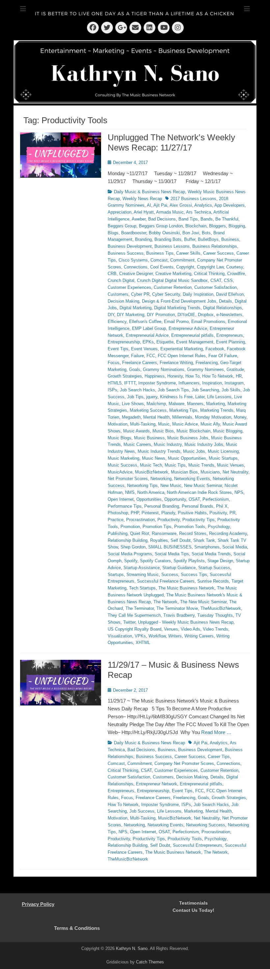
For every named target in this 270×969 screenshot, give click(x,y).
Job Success (141, 811)
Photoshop (118, 512)
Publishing (117, 533)
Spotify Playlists (189, 560)
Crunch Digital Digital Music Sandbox (172, 280)
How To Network (217, 376)
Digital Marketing (135, 307)
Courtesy (234, 267)
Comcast (159, 260)
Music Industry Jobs (203, 444)
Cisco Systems (133, 260)
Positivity (218, 512)
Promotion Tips (157, 526)
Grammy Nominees (205, 369)
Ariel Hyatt (144, 212)
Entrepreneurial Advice (147, 335)
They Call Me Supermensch (134, 615)
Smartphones (207, 546)
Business (230, 239)
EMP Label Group (149, 328)
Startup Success (214, 567)
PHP (135, 512)
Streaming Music (142, 574)
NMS (130, 492)
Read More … (216, 732)
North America (150, 492)
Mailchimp (156, 403)
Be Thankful (226, 219)
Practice (115, 519)
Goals (134, 369)
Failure (137, 355)
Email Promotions (208, 321)
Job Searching (205, 389)
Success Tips (194, 574)
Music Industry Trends (159, 451)
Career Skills (188, 253)
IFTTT (130, 383)
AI (149, 205)
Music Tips (175, 465)
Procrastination (140, 519)
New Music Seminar (203, 485)
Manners (195, 403)
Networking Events (192, 478)
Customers (118, 294)
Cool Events (162, 267)
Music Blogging (227, 430)
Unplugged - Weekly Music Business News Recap (185, 622)
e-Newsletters (229, 314)
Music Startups (223, 458)
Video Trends (215, 629)
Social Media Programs (130, 553)
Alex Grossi (181, 205)
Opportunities (149, 499)
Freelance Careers (139, 362)
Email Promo (176, 321)
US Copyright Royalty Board (134, 629)
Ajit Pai (160, 205)
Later (199, 396)
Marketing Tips (183, 410)
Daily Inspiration (198, 294)
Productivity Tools (185, 838)
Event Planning (230, 341)
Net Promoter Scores (128, 478)
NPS (238, 492)
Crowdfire (236, 273)
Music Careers (137, 444)
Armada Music (170, 212)
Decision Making (123, 301)
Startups (116, 574)
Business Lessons (172, 246)
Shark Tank (204, 540)
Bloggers (217, 225)
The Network (165, 601)
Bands (207, 219)
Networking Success (205, 824)
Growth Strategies (125, 376)
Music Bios (163, 430)
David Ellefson (230, 294)
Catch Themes (150, 961)
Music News (153, 458)
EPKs (148, 341)
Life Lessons (219, 396)
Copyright (185, 267)
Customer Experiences (129, 287)
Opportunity (175, 499)
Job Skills (231, 389)
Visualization (120, 636)
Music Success (122, 465)
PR (232, 512)
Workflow (157, 636)
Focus (114, 362)
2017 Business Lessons (193, 198)
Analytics (203, 205)
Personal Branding (161, 506)
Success (169, 574)
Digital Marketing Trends (177, 307)
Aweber (139, 219)
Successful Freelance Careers (166, 581)
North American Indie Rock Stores (199, 492)
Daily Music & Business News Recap (149, 191)
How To (192, 376)
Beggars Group (122, 225)
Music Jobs (194, 451)
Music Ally (210, 424)
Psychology (219, 526)
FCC (151, 355)
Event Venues (144, 348)
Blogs (113, 232)
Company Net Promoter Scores (184, 763)
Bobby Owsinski (164, 232)
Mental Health (156, 417)
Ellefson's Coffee (145, 321)
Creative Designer (136, 273)
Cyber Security (166, 294)
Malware (176, 403)
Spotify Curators (155, 560)
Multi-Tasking (142, 424)
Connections (136, 267)
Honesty (175, 376)
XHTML (143, 642)
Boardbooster (133, 232)
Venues (171, 629)
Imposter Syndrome (157, 383)
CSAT (215, 280)
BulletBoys (208, 239)
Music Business (149, 437)
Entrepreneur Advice (188, 328)
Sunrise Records (213, 581)
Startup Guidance (179, 567)
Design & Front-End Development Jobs (179, 301)
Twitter (129, 622)
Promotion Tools (189, 526)
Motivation (117, 424)
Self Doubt (181, 540)
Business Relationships (214, 246)
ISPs (112, 389)
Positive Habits (192, 512)
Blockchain (195, 225)
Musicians (210, 472)
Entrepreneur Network (156, 783)
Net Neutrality (235, 472)
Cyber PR (140, 294)
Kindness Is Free (176, 396)
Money (240, 417)
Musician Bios (184, 472)
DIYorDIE (186, 314)
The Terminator (139, 608)
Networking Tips (142, 485)
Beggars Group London (161, 225)
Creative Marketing (173, 273)
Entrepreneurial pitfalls (192, 335)
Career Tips (219, 756)
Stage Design (220, 560)
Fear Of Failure (222, 355)
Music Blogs (119, 437)
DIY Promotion (161, 314)
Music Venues (230, 465)
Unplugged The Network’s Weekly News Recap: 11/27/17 (171, 142)
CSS (228, 280)
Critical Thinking (209, 273)
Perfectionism (215, 499)
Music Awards (136, 430)
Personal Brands (197, 506)
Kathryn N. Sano (132, 948)
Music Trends (201, 465)
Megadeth (131, 417)
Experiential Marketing (181, 348)
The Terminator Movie (177, 608)
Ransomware (164, 533)
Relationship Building (128, 540)
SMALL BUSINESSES (170, 546)
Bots (206, 232)
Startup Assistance (141, 567)
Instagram (234, 383)
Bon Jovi (190, 232)
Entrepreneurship (124, 341)
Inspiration (212, 383)
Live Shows (133, 403)
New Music (170, 485)
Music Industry (168, 444)
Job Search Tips (173, 389)
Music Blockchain (193, 430)
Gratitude (235, 369)
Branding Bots (167, 239)
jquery (151, 396)
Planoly (168, 512)
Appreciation (119, 212)
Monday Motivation (213, 417)
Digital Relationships (222, 307)
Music (164, 424)
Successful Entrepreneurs (197, 845)
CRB (112, 273)
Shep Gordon (133, 546)
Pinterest (150, 512)
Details (225, 301)
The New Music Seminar (203, 601)
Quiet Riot (139, 533)
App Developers (229, 205)
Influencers (189, 383)
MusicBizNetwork (151, 472)
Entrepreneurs (229, 335)
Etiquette (165, 341)
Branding (143, 239)
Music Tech (151, 465)
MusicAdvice (120, 472)
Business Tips (160, 253)
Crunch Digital (121, 280)
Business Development (130, 246)
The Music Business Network (186, 588)
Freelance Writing (176, 362)
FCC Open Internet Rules (182, 355)
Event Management (194, 341)
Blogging (237, 225)
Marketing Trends (216, 410)
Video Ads (190, 629)
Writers (175, 636)
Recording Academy (228, 533)
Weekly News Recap (142, 198)
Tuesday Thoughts (215, 615)
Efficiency (117, 321)
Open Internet (121, 499)
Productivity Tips (198, 519)
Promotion (130, 526)
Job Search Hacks (137, 389)
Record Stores (192, 533)
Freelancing (207, 362)
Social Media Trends (211, 553)
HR (239, 376)
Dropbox (206, 314)
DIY (111, 314)
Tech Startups (142, 588)
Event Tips (118, 348)
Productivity (168, 519)
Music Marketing (123, 458)
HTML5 (115, 383)
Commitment (182, 260)
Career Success (218, 253)
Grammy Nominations (163, 369)
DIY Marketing (130, 314)
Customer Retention (173, 287)
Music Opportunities (187, 458)
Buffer (189, 239)
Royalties (159, 540)
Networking (161, 478)
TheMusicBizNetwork (221, 608)
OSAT (194, 499)
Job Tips (135, 396)
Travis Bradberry (179, 615)
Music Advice (185, 424)
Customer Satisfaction (215, 287)
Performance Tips (125, 506)
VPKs (140, 636)
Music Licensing (223, 451)
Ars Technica (198, 212)
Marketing (215, 403)
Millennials (182, 417)
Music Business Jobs (187, 437)
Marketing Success (148, 410)
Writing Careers (199, 636)
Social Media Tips (172, 553)
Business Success (126, 253)
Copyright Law (210, 267)
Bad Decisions (162, 219)
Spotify (130, 560)
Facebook (214, 348)
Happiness (155, 376)
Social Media (234, 546)
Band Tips (188, 219)
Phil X (222, 506)
